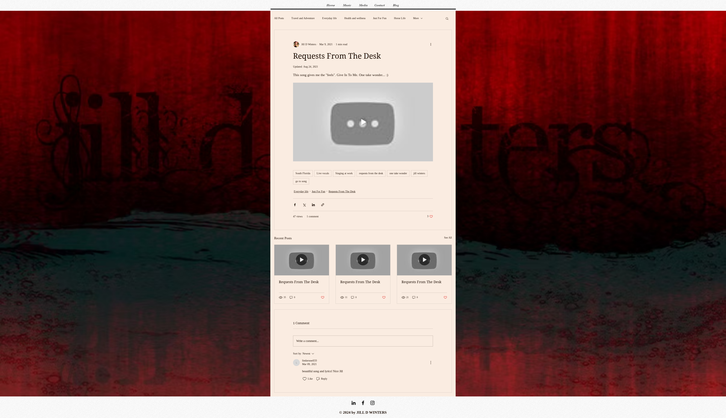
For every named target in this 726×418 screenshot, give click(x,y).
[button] (447, 18)
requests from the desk (371, 173)
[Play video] (363, 122)
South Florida (303, 173)
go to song (301, 181)
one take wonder (398, 173)
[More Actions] (430, 362)
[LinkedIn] (353, 403)
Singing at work (344, 173)
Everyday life (329, 18)
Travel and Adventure (303, 18)
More (416, 18)
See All (448, 237)
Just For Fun (379, 18)
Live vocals (323, 173)
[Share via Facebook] (295, 205)
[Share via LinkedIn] (313, 205)
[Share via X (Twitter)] (304, 205)
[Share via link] (322, 205)
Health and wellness (354, 18)
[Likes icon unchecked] (304, 379)
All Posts (279, 18)
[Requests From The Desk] (301, 260)
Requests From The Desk (342, 191)
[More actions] (430, 44)
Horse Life (400, 18)
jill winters (419, 173)
